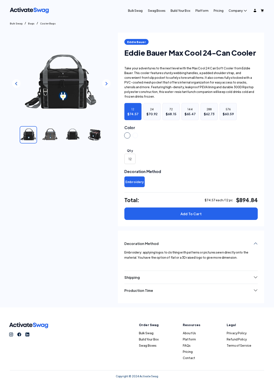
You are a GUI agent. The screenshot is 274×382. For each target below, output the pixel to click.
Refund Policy (237, 339)
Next (106, 83)
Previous (16, 83)
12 (132, 111)
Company (236, 10)
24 (152, 111)
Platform (201, 10)
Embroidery (134, 182)
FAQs (187, 345)
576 (228, 111)
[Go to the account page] (255, 10)
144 (190, 111)
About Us (189, 333)
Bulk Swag (135, 10)
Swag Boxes (156, 10)
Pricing (218, 10)
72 (171, 111)
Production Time (138, 290)
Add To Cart (191, 214)
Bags (31, 23)
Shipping (132, 277)
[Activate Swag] (29, 10)
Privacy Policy (237, 333)
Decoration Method (141, 243)
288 (209, 111)
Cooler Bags (48, 23)
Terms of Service (239, 345)
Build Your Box (180, 10)
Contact (189, 358)
